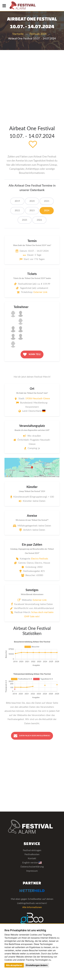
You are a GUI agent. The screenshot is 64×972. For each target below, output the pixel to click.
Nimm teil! (34, 354)
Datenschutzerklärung (32, 866)
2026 (39, 220)
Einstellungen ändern (37, 965)
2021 (46, 201)
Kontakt (32, 858)
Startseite (18, 34)
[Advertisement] (32, 84)
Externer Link (40, 292)
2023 (32, 211)
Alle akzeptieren (14, 965)
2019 (17, 201)
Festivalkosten (32, 854)
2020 (32, 201)
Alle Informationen (32, 907)
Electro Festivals (39, 558)
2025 (24, 220)
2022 (17, 211)
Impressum (32, 871)
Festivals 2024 (38, 34)
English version (30, 862)
